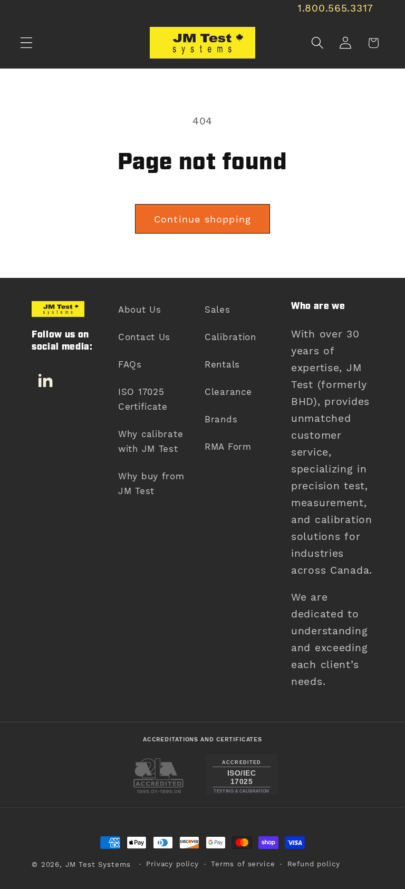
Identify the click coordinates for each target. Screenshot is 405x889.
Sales (217, 309)
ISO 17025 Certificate (143, 399)
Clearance (228, 391)
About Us (139, 309)
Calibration (230, 337)
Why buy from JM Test (151, 483)
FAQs (130, 364)
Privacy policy (172, 864)
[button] (27, 43)
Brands (221, 419)
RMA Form (228, 446)
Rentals (222, 364)
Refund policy (313, 864)
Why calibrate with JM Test (150, 441)
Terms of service (243, 864)
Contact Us (144, 337)
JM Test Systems (98, 864)
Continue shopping (202, 219)
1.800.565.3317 (335, 8)
